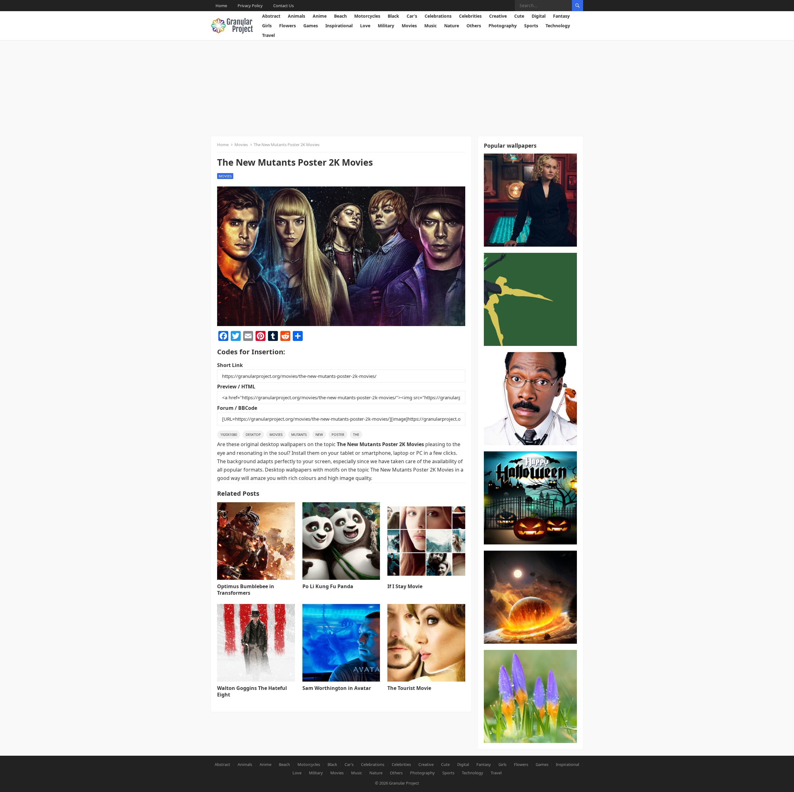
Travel (268, 35)
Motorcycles (367, 16)
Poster (338, 434)
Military (386, 26)
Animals (296, 16)
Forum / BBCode (237, 408)
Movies (409, 26)
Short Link (230, 365)
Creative (498, 16)
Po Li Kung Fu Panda (327, 586)
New (319, 434)
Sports (531, 26)
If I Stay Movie (404, 586)
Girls (267, 26)
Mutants (299, 434)
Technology (558, 26)
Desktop (253, 434)
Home (221, 5)
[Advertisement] (397, 86)
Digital (539, 16)
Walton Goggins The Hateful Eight (252, 691)
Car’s (412, 16)
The (356, 434)
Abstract (271, 16)
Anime (320, 16)
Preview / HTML (236, 386)
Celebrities (470, 16)
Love (365, 26)
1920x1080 (228, 434)
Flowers (287, 26)
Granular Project (404, 783)
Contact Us (283, 5)
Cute (519, 16)
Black (393, 16)
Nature (451, 26)
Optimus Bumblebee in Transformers (245, 589)
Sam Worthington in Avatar (336, 688)
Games (310, 26)
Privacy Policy (250, 5)
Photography (502, 26)
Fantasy (561, 16)
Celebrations (438, 16)
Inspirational (339, 26)
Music (430, 26)
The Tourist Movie (409, 688)
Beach (340, 16)
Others (473, 26)
